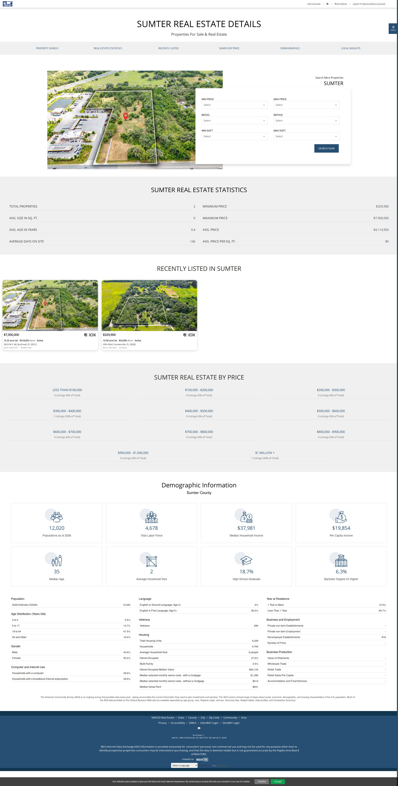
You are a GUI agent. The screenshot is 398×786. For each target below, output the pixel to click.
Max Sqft (280, 130)
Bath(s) (278, 114)
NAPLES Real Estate (163, 717)
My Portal (342, 3)
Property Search (47, 48)
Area (244, 717)
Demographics (290, 48)
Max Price (280, 99)
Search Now (327, 148)
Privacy (162, 723)
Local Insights (350, 48)
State (181, 717)
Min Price (208, 99)
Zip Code (214, 717)
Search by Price (229, 48)
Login (356, 3)
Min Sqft (207, 130)
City (203, 717)
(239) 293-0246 (313, 3)
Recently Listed (168, 48)
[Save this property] (94, 284)
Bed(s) (206, 114)
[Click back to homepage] (6, 3)
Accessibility (178, 723)
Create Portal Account (374, 3)
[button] (393, 28)
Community (230, 717)
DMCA (192, 723)
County (192, 717)
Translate (222, 765)
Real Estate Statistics (108, 48)
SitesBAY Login (231, 723)
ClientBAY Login (209, 723)
